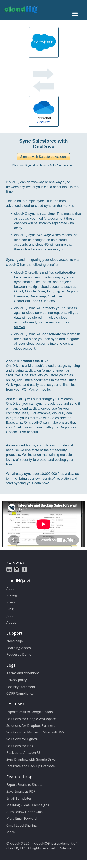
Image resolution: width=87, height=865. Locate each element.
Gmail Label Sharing (21, 825)
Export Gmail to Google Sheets (29, 712)
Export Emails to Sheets (24, 784)
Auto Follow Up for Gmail (25, 812)
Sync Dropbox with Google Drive (31, 759)
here (22, 165)
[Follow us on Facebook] (24, 570)
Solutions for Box (19, 746)
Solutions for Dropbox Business (30, 725)
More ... (11, 832)
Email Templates (19, 798)
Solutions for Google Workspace (31, 719)
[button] (43, 156)
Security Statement (20, 687)
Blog (10, 609)
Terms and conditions (22, 673)
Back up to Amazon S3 (23, 752)
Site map (66, 848)
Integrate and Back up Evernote (30, 766)
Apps (10, 588)
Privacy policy (16, 680)
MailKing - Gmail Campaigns (27, 805)
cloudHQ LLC (16, 848)
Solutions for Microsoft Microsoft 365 (35, 732)
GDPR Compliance (20, 693)
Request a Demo (18, 654)
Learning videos (18, 648)
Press (10, 602)
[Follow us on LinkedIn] (9, 570)
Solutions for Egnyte (22, 739)
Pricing (11, 595)
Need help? (14, 641)
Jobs (9, 615)
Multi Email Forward (21, 818)
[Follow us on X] (16, 570)
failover (19, 327)
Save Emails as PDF (20, 791)
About (11, 622)
